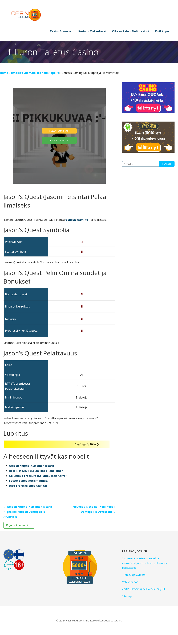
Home (4, 73)
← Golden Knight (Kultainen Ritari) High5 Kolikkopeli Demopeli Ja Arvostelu (27, 512)
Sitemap (127, 596)
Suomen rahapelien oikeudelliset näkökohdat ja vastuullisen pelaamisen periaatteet (145, 563)
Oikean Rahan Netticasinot (130, 31)
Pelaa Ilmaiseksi (59, 131)
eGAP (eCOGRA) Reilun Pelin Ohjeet (143, 589)
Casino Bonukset (61, 31)
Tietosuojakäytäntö (133, 574)
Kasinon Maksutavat (92, 31)
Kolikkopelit (163, 31)
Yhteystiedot (130, 582)
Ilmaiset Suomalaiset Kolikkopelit (35, 73)
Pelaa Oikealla (59, 140)
